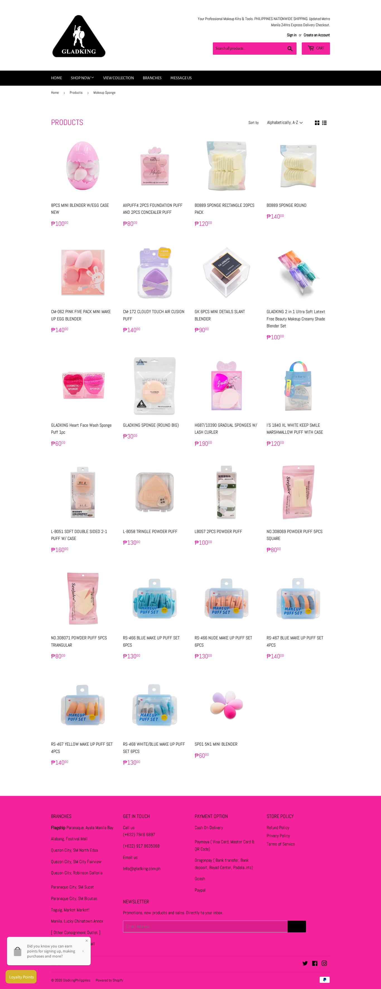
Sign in (291, 35)
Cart (320, 48)
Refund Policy (278, 827)
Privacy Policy (278, 836)
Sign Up (296, 926)
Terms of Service (281, 844)
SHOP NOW (81, 78)
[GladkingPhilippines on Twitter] (305, 964)
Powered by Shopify (109, 980)
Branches (152, 78)
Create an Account (317, 35)
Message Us (181, 78)
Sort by (254, 122)
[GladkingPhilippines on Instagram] (324, 964)
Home (56, 78)
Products (76, 92)
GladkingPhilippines (76, 980)
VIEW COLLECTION (118, 78)
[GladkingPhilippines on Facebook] (315, 964)
